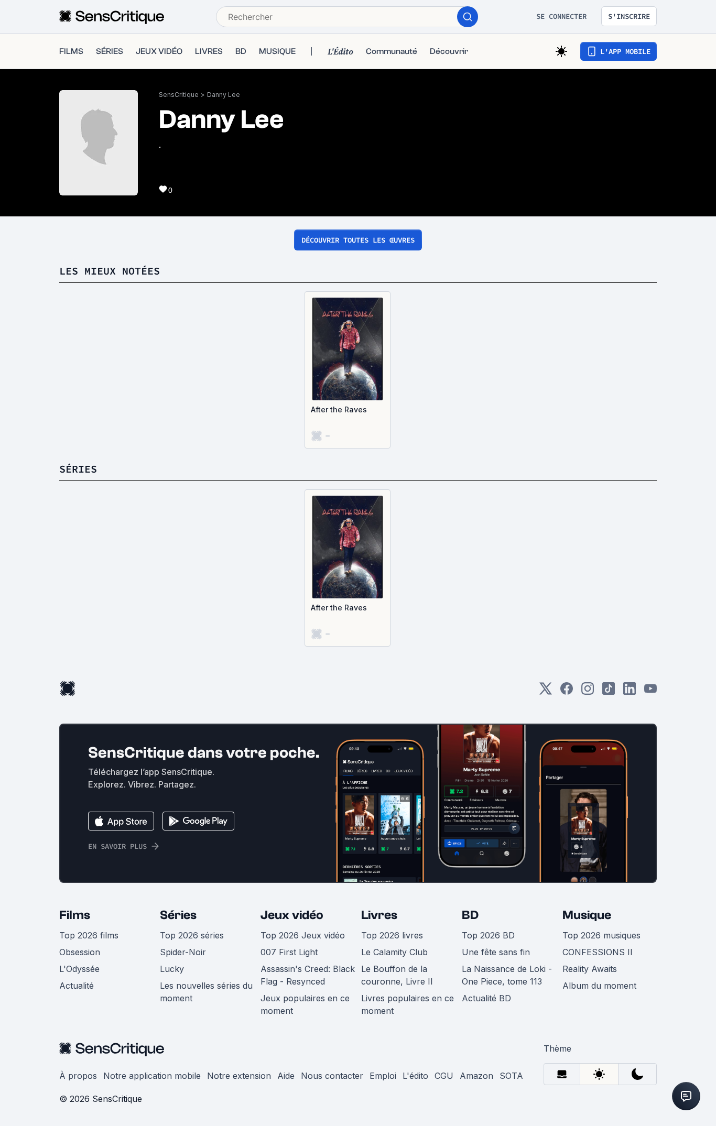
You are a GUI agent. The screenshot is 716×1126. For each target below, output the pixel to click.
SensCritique (179, 95)
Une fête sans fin (496, 952)
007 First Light (289, 952)
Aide (286, 1075)
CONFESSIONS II (597, 952)
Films (74, 915)
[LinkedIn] (629, 691)
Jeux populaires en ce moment (305, 1004)
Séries (178, 915)
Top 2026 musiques (601, 935)
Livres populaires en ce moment (407, 1004)
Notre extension (239, 1075)
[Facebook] (566, 691)
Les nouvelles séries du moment (206, 991)
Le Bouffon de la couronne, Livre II (397, 975)
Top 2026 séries (192, 935)
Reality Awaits (589, 969)
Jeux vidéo (292, 915)
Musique (586, 915)
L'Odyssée (79, 969)
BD (470, 915)
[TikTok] (608, 691)
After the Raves (339, 409)
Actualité (76, 985)
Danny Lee (223, 95)
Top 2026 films (88, 935)
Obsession (79, 952)
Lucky (172, 969)
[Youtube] (650, 691)
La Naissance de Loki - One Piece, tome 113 (507, 975)
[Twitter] (545, 691)
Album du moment (599, 985)
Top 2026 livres (392, 935)
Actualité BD (486, 998)
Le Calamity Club (394, 952)
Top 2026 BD (488, 935)
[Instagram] (587, 691)
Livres (379, 915)
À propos (78, 1075)
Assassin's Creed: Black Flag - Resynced (308, 975)
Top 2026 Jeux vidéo (303, 935)
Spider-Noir (183, 952)
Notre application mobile (152, 1075)
